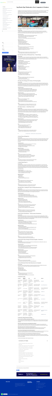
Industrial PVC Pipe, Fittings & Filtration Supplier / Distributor (7, 23)
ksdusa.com (42, 306)
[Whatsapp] (18, 370)
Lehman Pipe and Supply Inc (22, 350)
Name (3, 42)
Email (2, 45)
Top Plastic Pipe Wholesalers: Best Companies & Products (26, 343)
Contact (20, 362)
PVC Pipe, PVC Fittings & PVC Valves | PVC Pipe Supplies (7, 13)
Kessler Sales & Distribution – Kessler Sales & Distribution (7, 20)
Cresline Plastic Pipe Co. (21, 351)
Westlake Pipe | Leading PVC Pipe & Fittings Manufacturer (7, 18)
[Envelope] (17, 370)
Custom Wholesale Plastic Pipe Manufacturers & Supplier (6, 25)
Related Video (20, 344)
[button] (47, 340)
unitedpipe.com (43, 291)
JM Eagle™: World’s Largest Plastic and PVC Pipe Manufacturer (7, 8)
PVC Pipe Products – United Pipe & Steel (7, 14)
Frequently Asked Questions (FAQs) (7, 27)
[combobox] (21, 1)
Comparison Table (5, 26)
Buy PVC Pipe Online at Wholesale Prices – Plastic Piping (7, 10)
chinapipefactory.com (43, 314)
